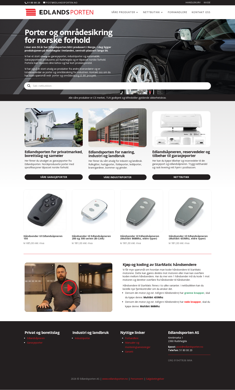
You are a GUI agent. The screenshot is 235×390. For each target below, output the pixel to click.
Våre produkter (123, 12)
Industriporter (82, 338)
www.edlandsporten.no (115, 378)
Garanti (129, 351)
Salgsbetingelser (155, 378)
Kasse (207, 3)
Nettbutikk (151, 12)
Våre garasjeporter (53, 177)
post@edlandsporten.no (190, 346)
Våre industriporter (117, 177)
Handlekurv (193, 3)
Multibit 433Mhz (153, 297)
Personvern (137, 378)
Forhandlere (177, 12)
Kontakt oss (201, 12)
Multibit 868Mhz (150, 306)
